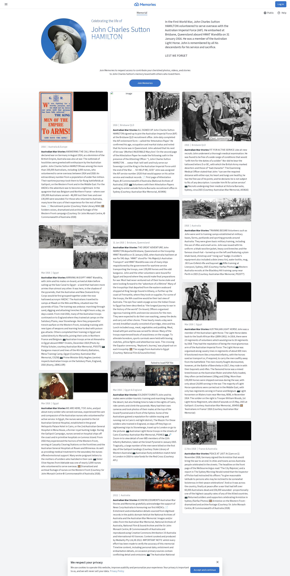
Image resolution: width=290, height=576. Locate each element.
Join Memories (145, 83)
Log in (281, 4)
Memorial (142, 13)
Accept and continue (205, 569)
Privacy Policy (117, 571)
